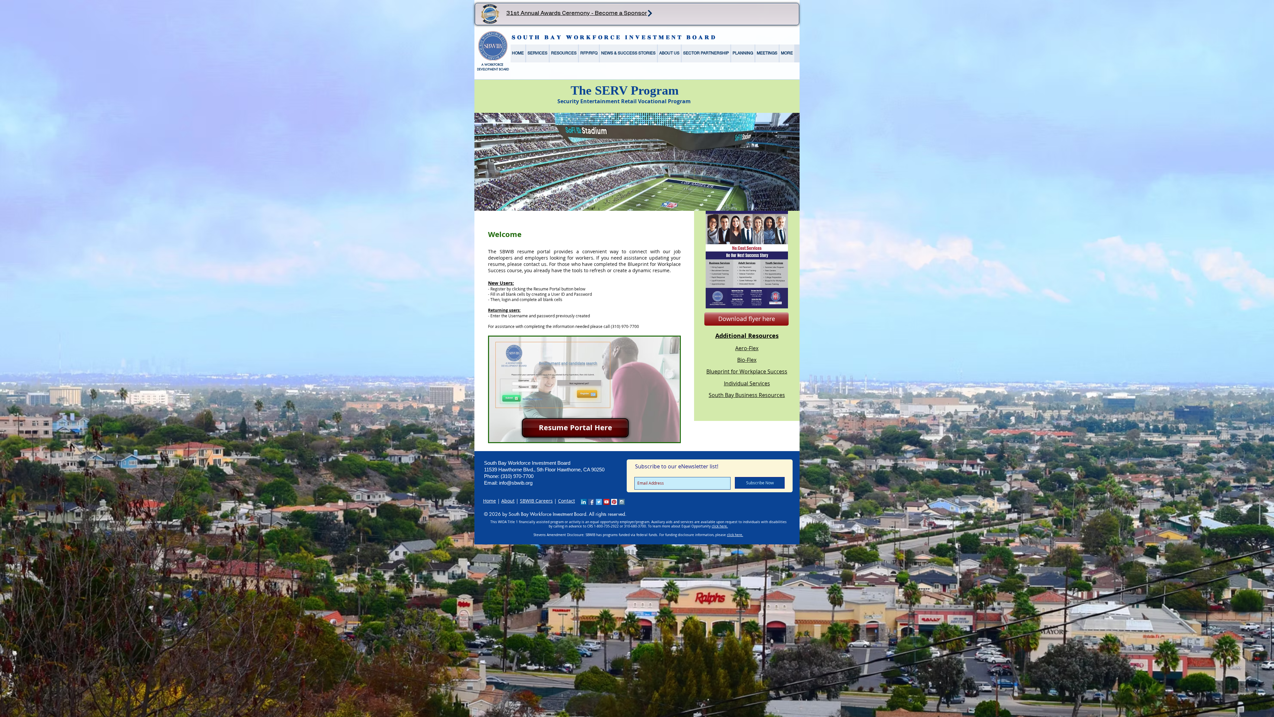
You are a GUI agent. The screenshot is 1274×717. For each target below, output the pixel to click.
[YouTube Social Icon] (606, 502)
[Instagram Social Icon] (622, 502)
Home (489, 501)
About (508, 501)
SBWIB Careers (536, 501)
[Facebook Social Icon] (591, 502)
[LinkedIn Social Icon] (584, 502)
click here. (720, 526)
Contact (566, 501)
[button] (537, 53)
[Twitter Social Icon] (599, 502)
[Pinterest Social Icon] (614, 502)
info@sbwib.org (515, 483)
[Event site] (649, 13)
